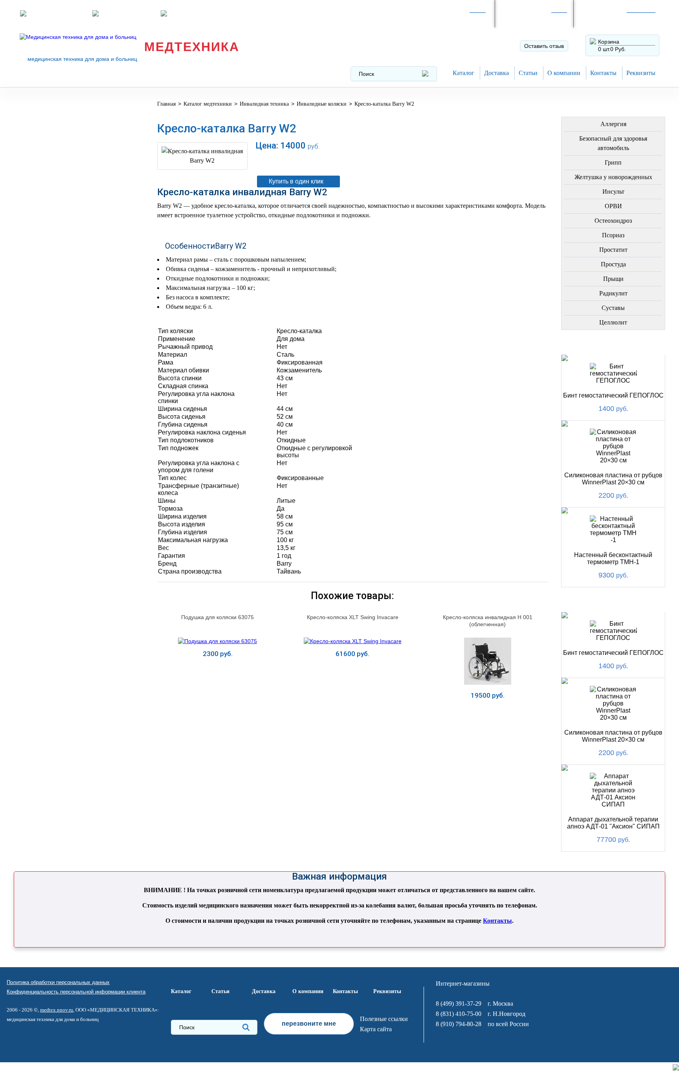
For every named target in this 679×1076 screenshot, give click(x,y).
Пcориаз (613, 235)
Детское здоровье (58, 276)
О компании (563, 73)
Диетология (47, 219)
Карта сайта (376, 1029)
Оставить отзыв (544, 46)
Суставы (613, 307)
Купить (218, 710)
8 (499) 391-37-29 (451, 18)
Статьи (528, 73)
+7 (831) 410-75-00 (610, 18)
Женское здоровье (59, 257)
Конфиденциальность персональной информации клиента (76, 992)
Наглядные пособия (61, 451)
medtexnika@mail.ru (196, 13)
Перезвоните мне (125, 13)
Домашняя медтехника (66, 181)
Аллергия (613, 124)
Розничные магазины (57, 13)
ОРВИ (613, 206)
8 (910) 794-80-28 (530, 18)
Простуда (613, 264)
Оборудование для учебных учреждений (74, 473)
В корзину (398, 161)
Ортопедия (45, 200)
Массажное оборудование (72, 375)
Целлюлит (613, 322)
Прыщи (613, 278)
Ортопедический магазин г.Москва (70, 497)
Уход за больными (58, 413)
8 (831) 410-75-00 (458, 1013)
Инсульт (613, 191)
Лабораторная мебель (64, 357)
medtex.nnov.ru (56, 1010)
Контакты (603, 73)
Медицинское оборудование (52, 111)
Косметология (52, 238)
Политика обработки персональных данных (58, 982)
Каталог (463, 73)
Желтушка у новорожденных (613, 177)
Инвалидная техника (62, 294)
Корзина (608, 41)
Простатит (613, 249)
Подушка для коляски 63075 (217, 617)
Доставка (496, 73)
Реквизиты (640, 73)
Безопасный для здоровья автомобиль (613, 143)
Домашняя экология (62, 394)
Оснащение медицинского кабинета (72, 136)
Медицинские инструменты (50, 335)
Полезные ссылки (384, 1019)
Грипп (613, 162)
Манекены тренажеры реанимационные (64, 160)
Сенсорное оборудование (72, 432)
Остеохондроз (613, 220)
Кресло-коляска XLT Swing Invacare (352, 617)
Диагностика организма (68, 313)
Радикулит (613, 293)
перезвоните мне (309, 1023)
